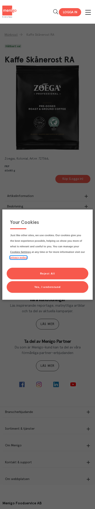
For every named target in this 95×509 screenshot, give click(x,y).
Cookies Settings (20, 252)
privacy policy (18, 257)
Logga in (70, 12)
